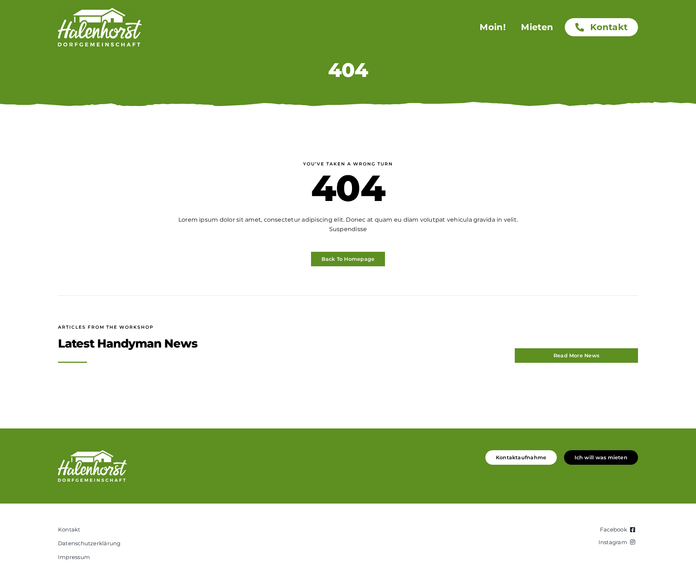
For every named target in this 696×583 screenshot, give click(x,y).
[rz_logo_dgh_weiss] (100, 10)
